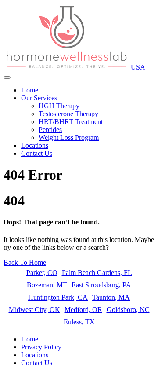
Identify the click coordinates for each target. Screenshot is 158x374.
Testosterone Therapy (68, 113)
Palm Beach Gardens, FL (97, 272)
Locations (34, 145)
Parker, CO (41, 272)
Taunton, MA (111, 297)
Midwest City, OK (34, 309)
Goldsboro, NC (128, 309)
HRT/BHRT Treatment (71, 121)
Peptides (50, 129)
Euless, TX (79, 322)
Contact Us (36, 153)
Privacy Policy (41, 347)
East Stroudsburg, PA (101, 285)
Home (29, 90)
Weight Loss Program (69, 137)
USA (138, 67)
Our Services (39, 98)
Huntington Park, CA (58, 297)
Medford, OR (83, 309)
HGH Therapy (59, 106)
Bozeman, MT (47, 285)
